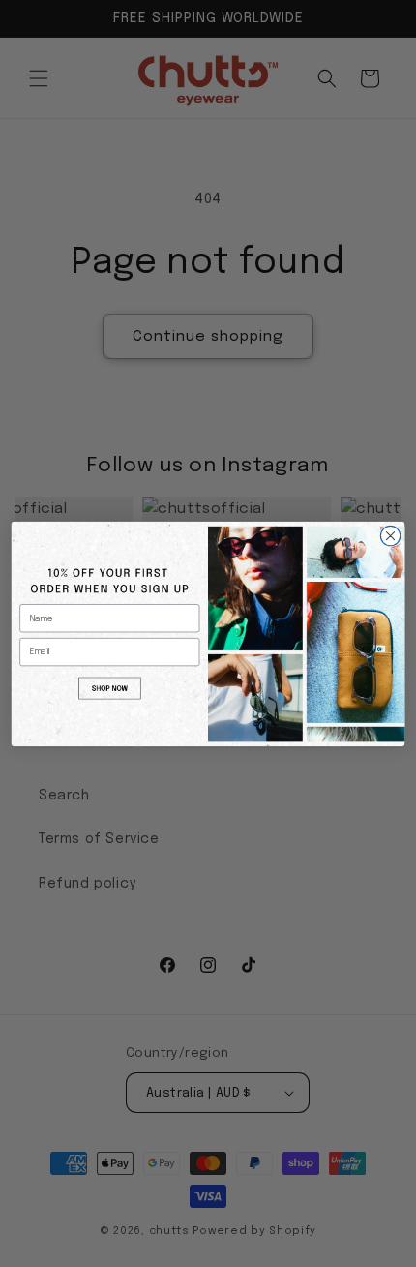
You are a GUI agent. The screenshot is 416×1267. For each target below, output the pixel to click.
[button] (109, 687)
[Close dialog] (390, 535)
